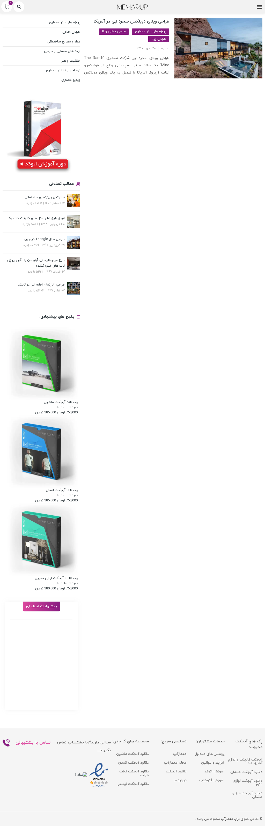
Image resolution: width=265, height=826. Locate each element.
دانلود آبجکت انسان (133, 762)
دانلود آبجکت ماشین (132, 753)
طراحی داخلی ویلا (114, 31)
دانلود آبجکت (176, 771)
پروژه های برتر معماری (150, 31)
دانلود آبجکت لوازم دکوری (247, 782)
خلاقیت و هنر (70, 61)
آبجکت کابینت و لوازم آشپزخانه (245, 761)
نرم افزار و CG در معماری (63, 70)
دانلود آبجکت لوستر (133, 783)
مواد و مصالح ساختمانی (63, 41)
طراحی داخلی (71, 32)
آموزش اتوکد (214, 771)
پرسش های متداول (210, 753)
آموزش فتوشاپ (212, 780)
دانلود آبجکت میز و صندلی (247, 795)
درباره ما (180, 780)
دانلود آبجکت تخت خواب (134, 773)
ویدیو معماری (70, 80)
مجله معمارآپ (175, 762)
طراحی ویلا (158, 39)
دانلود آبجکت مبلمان (246, 772)
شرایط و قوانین (213, 762)
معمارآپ (180, 753)
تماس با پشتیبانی (33, 742)
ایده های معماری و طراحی (62, 51)
